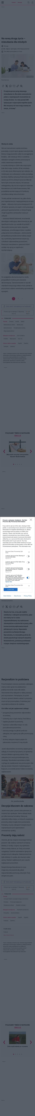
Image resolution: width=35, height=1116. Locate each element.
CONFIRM (10, 589)
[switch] (28, 556)
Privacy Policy (28, 595)
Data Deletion (7, 595)
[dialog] (17, 558)
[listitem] (17, 552)
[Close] (31, 520)
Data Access (17, 595)
